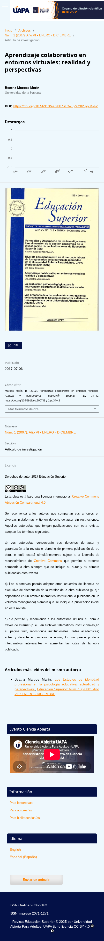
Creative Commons (48, 561)
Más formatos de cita (23, 409)
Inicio (8, 30)
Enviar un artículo (36, 880)
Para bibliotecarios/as (25, 818)
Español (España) (23, 857)
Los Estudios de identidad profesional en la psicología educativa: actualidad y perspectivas (57, 684)
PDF (15, 345)
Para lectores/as (21, 803)
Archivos (24, 30)
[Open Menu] (5, 5)
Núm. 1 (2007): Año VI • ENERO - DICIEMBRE (38, 35)
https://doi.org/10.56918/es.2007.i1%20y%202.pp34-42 (55, 106)
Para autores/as (21, 810)
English (15, 849)
